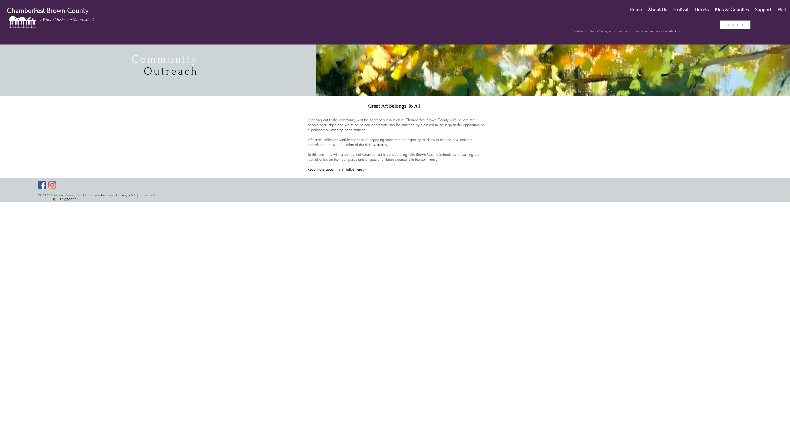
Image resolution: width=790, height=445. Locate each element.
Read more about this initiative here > (337, 169)
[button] (657, 10)
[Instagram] (52, 185)
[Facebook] (42, 185)
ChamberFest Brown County (46, 11)
